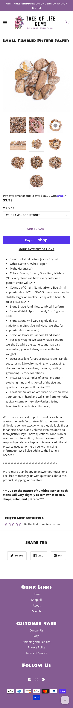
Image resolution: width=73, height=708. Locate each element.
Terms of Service (36, 653)
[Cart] (68, 22)
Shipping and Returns (36, 642)
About (36, 605)
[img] (29, 679)
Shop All (36, 600)
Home (36, 594)
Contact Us (36, 630)
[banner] (35, 22)
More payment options (36, 249)
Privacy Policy (36, 647)
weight (8, 207)
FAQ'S (36, 636)
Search (36, 611)
